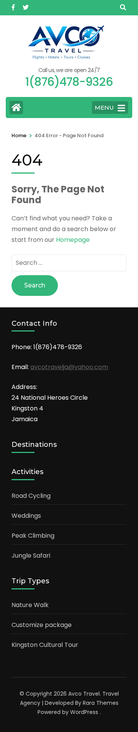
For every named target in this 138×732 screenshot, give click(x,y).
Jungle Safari (31, 555)
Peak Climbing (33, 535)
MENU (104, 107)
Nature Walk (30, 605)
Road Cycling (31, 495)
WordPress (84, 712)
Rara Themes (100, 703)
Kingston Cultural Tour (45, 644)
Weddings (26, 515)
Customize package (42, 624)
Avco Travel (84, 694)
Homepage (73, 239)
